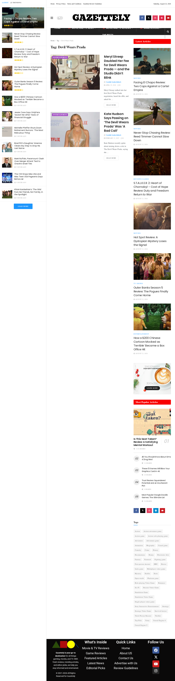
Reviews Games (141, 179)
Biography (150, 545)
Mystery (138, 573)
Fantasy (138, 559)
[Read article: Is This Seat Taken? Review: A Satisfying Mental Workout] (152, 422)
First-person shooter (142, 564)
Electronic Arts (163, 555)
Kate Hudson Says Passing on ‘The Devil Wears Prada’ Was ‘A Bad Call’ (116, 122)
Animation (139, 545)
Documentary (140, 555)
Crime (147, 550)
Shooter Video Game (151, 587)
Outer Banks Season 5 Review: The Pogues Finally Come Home (28, 84)
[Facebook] (155, 650)
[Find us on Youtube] (168, 17)
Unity (147, 620)
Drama (151, 555)
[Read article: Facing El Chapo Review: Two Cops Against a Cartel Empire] (152, 61)
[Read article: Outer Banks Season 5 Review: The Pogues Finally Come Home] (152, 266)
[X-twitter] (155, 657)
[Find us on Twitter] (148, 17)
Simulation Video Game (144, 597)
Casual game (163, 545)
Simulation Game (141, 592)
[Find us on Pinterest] (161, 17)
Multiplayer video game (156, 569)
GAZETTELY (101, 18)
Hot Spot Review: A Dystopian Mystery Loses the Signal (28, 68)
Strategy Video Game (143, 611)
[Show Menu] (52, 18)
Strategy (165, 606)
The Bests (107, 34)
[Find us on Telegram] (155, 510)
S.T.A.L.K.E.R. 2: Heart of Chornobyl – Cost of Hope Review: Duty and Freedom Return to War (27, 53)
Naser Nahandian (113, 82)
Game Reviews (151, 28)
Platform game (153, 578)
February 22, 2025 (112, 138)
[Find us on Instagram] (155, 17)
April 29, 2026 (110, 85)
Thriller (158, 616)
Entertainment (60, 57)
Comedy (138, 550)
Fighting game (160, 559)
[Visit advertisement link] (152, 378)
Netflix (147, 573)
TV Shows (138, 283)
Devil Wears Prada (67, 40)
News (156, 573)
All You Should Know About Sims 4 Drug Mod (156, 458)
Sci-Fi (137, 587)
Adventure (139, 541)
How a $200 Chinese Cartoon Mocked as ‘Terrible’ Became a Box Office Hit (28, 99)
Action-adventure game (152, 531)
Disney (155, 550)
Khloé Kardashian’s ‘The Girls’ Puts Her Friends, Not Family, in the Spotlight (28, 192)
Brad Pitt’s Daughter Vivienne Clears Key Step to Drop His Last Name (28, 145)
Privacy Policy (61, 4)
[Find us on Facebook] (142, 17)
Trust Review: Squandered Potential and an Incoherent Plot (154, 483)
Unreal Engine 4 (159, 620)
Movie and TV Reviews (118, 28)
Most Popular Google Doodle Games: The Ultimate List (155, 496)
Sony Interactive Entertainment (147, 606)
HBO (156, 564)
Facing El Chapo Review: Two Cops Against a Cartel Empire (20, 20)
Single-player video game (144, 602)
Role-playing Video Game (145, 583)
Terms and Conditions (74, 4)
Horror (163, 564)
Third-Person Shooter (143, 616)
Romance (161, 583)
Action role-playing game (158, 536)
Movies (137, 78)
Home (53, 4)
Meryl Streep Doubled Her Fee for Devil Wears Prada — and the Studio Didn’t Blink (116, 67)
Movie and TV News (83, 28)
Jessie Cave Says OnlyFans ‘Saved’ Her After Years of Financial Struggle (27, 115)
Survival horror (161, 611)
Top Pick (138, 620)
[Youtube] (155, 663)
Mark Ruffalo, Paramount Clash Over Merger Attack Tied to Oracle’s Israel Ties (29, 161)
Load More (23, 206)
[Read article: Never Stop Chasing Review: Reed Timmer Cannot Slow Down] (152, 111)
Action (137, 531)
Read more (113, 104)
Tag (58, 40)
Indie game (139, 569)
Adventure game (153, 541)
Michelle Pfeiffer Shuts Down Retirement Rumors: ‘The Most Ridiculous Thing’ (28, 130)
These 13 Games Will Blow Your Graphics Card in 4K (156, 470)
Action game (140, 536)
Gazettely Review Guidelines (92, 4)
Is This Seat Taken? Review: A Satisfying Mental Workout (146, 442)
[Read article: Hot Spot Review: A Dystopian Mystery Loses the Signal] (152, 216)
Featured (147, 559)
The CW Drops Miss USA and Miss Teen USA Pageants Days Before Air (28, 176)
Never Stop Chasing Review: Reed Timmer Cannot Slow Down (27, 36)
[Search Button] (168, 31)
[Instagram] (155, 670)
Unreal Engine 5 (141, 625)
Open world (139, 578)
